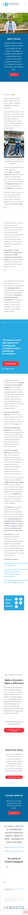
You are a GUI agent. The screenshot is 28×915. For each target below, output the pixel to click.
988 (21, 826)
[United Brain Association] (14, 851)
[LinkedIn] (16, 603)
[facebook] (7, 907)
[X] (21, 599)
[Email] (16, 606)
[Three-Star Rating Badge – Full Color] (14, 867)
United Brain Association (18, 889)
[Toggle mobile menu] (25, 4)
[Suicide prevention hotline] (14, 847)
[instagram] (13, 907)
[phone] (23, 907)
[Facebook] (16, 599)
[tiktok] (16, 907)
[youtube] (10, 907)
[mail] (20, 907)
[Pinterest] (21, 603)
